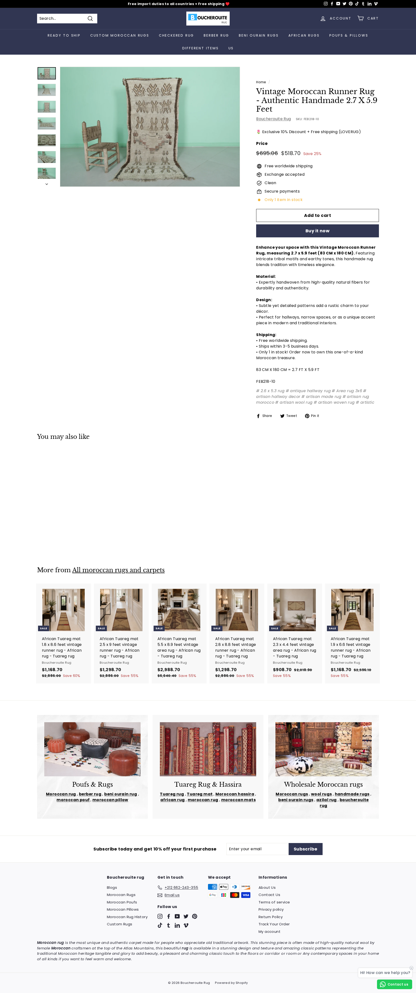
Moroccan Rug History (127, 916)
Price (261, 143)
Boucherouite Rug (273, 119)
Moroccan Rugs (121, 894)
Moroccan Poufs (122, 902)
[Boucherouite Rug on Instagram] (159, 916)
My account (269, 931)
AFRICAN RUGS (304, 35)
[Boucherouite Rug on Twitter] (185, 916)
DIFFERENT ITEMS (200, 48)
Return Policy (271, 916)
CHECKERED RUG (176, 35)
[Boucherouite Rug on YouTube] (177, 916)
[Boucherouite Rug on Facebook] (168, 916)
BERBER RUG (216, 35)
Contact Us (269, 894)
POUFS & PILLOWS (348, 35)
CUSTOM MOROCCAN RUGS (119, 35)
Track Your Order (274, 924)
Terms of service (274, 902)
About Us (267, 887)
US (231, 48)
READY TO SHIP (64, 35)
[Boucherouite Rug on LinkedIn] (177, 925)
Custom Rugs (119, 924)
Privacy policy (271, 909)
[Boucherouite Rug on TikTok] (159, 925)
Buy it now (318, 231)
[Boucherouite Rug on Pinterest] (194, 916)
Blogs (112, 887)
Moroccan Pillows (123, 909)
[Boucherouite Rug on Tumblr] (168, 925)
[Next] (46, 183)
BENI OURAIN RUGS (259, 35)
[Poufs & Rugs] (92, 749)
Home (261, 82)
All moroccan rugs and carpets (118, 570)
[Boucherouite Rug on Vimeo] (185, 925)
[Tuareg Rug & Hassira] (208, 749)
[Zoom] (150, 127)
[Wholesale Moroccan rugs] (323, 749)
